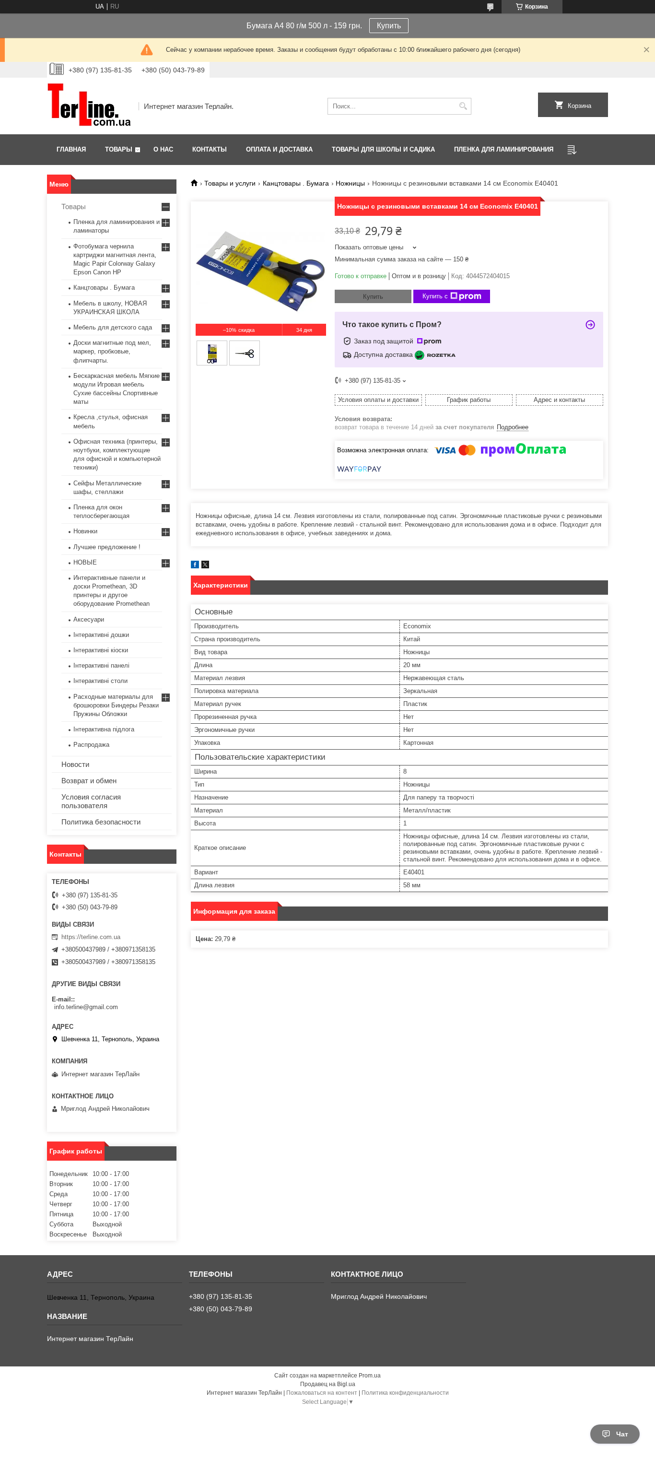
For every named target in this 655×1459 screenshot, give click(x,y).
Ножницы (350, 183)
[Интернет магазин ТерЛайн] (89, 105)
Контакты (209, 149)
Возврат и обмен (89, 781)
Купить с (435, 296)
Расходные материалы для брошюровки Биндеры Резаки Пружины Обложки (116, 705)
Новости (75, 764)
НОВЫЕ (85, 562)
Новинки (85, 531)
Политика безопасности (100, 822)
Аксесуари (88, 619)
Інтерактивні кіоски (100, 650)
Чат (622, 1434)
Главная (71, 149)
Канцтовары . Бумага (296, 183)
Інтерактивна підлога (103, 729)
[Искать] (463, 106)
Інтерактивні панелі (101, 665)
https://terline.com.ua (90, 937)
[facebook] (195, 566)
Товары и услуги (230, 183)
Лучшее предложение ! (106, 547)
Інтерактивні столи (100, 680)
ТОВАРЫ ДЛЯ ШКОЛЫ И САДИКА (383, 149)
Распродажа (91, 744)
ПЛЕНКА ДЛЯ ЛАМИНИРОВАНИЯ (503, 149)
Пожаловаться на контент (321, 1392)
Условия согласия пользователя (91, 801)
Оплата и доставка (279, 149)
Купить (389, 26)
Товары (118, 149)
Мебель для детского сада (112, 327)
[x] (205, 566)
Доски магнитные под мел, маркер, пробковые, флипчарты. (112, 351)
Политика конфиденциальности (405, 1392)
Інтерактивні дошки (101, 634)
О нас (163, 149)
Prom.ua (370, 1375)
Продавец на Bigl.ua (327, 1384)
